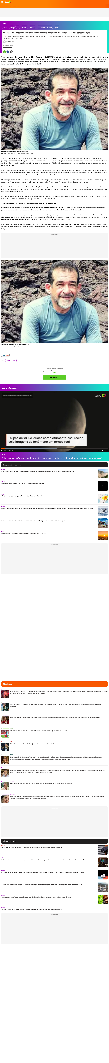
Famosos (12, 689)
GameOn (32, 27)
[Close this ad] (108, 1053)
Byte (8, 19)
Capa (3, 19)
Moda (11, 754)
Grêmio (11, 728)
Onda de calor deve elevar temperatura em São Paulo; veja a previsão (23, 533)
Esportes (3, 519)
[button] (2, 2)
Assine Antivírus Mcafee (45, 27)
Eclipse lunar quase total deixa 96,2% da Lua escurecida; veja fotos (22, 483)
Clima (2, 494)
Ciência (14, 19)
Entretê (12, 781)
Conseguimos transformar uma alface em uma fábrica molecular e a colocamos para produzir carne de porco (36, 897)
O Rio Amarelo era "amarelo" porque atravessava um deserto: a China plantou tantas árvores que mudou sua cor (37, 471)
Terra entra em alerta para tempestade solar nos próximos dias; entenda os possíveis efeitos (31, 909)
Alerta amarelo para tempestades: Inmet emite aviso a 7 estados (22, 496)
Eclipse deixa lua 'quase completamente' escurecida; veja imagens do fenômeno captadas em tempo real (52, 458)
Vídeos (57, 27)
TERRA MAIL (4, 6)
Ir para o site (8, 2)
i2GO (17, 27)
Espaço (3, 454)
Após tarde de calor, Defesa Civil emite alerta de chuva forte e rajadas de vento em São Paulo (31, 847)
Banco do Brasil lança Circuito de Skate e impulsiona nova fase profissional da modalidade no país (33, 521)
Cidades (3, 845)
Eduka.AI (24, 27)
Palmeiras (12, 702)
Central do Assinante (15, 6)
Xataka (12, 27)
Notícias (12, 741)
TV (10, 715)
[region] (54, 1059)
